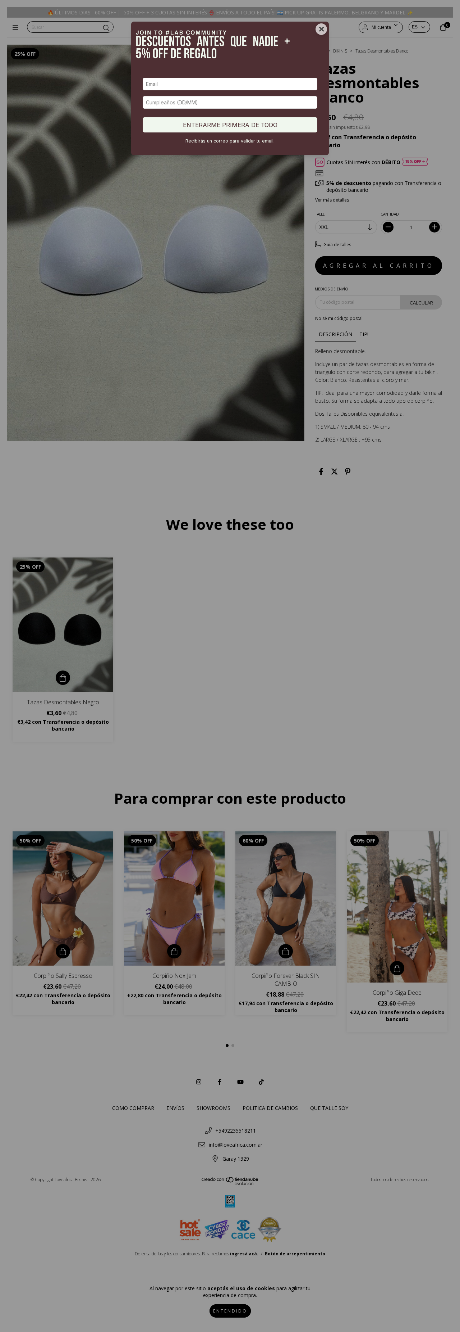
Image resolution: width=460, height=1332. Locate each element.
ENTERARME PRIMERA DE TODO (230, 124)
